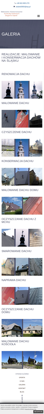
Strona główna (22, 374)
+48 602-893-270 (22, 3)
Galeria (22, 385)
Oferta (22, 377)
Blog (22, 392)
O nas (22, 381)
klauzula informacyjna (30, 409)
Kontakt (22, 388)
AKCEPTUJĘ (38, 411)
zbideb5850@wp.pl (23, 7)
